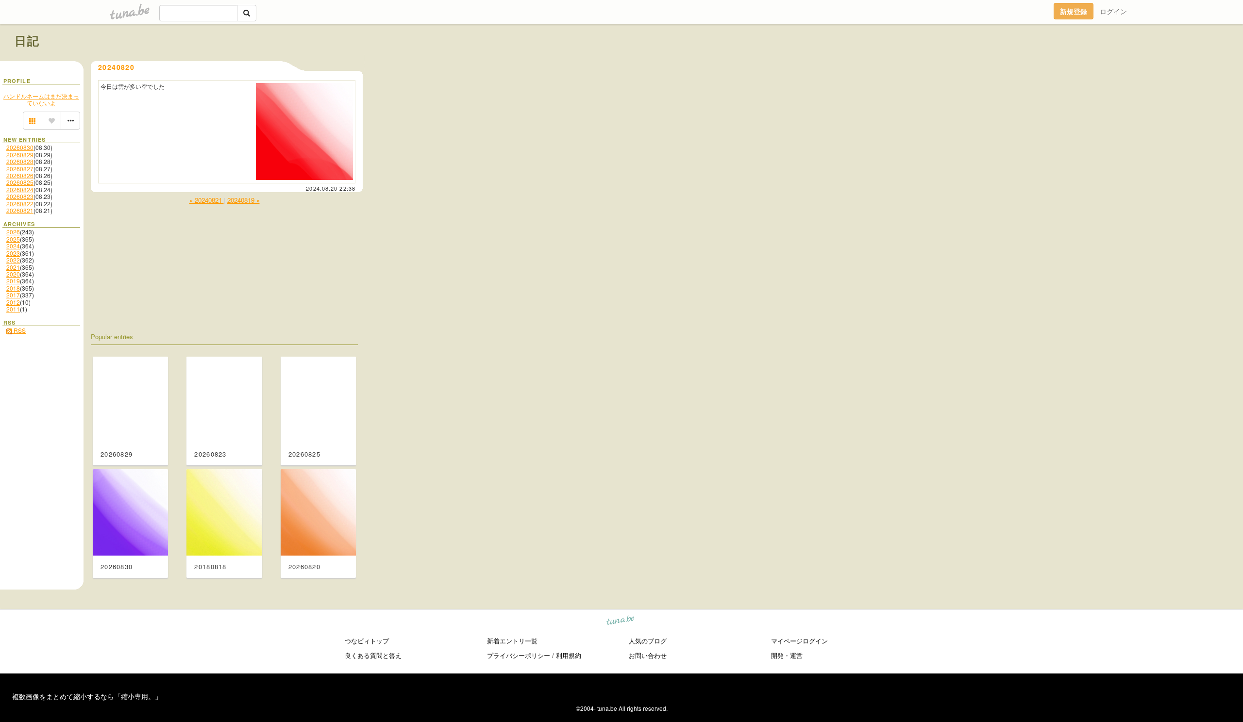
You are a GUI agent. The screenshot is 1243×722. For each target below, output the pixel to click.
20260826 (20, 175)
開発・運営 (787, 655)
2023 (13, 253)
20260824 (20, 189)
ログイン (1113, 11)
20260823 (20, 196)
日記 (27, 40)
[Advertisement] (1117, 62)
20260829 (20, 154)
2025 (13, 239)
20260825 (20, 182)
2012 (13, 302)
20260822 (20, 203)
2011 (13, 309)
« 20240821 (206, 200)
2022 (13, 260)
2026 (13, 232)
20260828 (20, 161)
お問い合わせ (648, 655)
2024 (13, 246)
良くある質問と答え (373, 655)
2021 (13, 267)
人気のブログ (648, 640)
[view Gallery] (32, 121)
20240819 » (243, 200)
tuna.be (621, 622)
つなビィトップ (367, 640)
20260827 (20, 168)
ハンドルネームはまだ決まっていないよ (41, 99)
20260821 (20, 210)
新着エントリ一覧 (512, 640)
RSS (19, 330)
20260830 (20, 147)
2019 (13, 281)
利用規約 (568, 655)
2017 (13, 295)
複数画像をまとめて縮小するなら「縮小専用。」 (87, 696)
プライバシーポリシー (518, 655)
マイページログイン (799, 640)
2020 (13, 274)
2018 (13, 288)
